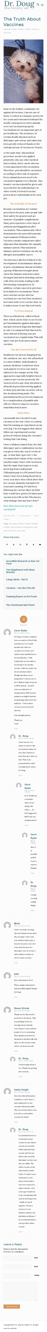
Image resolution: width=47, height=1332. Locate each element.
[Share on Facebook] (7, 544)
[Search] (36, 5)
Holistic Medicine (31, 29)
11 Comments (24, 516)
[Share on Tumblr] (33, 544)
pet (35, 527)
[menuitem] (36, 5)
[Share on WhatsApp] (20, 544)
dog (14, 523)
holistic (20, 523)
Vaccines (7, 33)
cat (10, 523)
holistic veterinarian (13, 527)
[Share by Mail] (40, 544)
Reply (16, 729)
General (7, 29)
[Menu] (42, 5)
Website (36, 1275)
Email (36, 1268)
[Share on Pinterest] (27, 544)
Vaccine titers (10, 530)
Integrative (28, 527)
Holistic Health (17, 29)
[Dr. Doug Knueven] (19, 5)
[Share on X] (13, 544)
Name (36, 1259)
